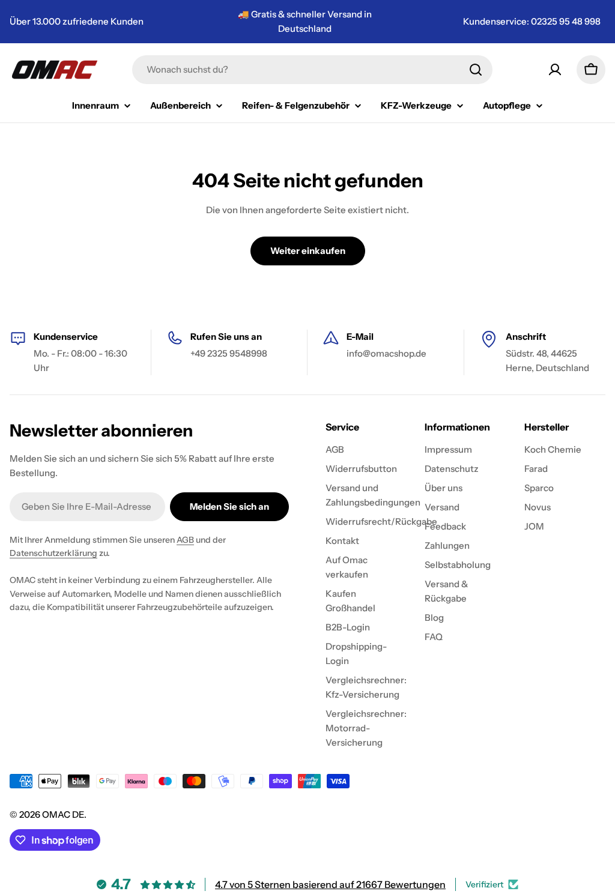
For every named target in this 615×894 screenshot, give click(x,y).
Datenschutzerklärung (53, 553)
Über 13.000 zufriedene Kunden (77, 21)
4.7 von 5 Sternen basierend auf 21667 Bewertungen (330, 884)
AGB (185, 539)
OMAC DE (63, 814)
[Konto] (555, 69)
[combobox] (312, 69)
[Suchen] (475, 69)
